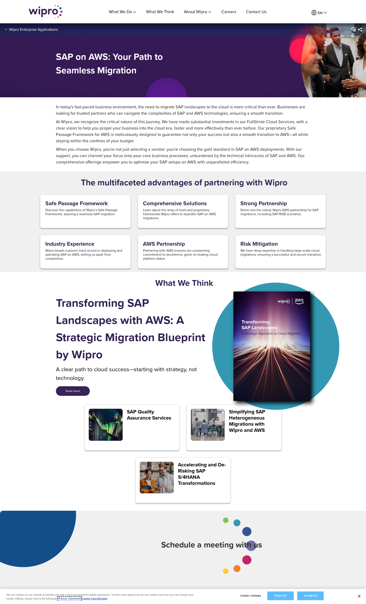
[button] (353, 29)
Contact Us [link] (256, 11)
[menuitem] (319, 13)
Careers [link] (228, 11)
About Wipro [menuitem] (195, 11)
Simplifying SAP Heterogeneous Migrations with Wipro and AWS (247, 421)
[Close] (359, 596)
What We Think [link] (160, 11)
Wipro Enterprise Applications (33, 29)
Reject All (280, 595)
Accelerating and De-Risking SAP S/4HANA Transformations (202, 474)
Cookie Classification (94, 598)
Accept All (310, 595)
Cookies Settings (250, 595)
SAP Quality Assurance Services (149, 415)
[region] (183, 596)
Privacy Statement (69, 598)
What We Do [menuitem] (120, 11)
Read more (73, 391)
